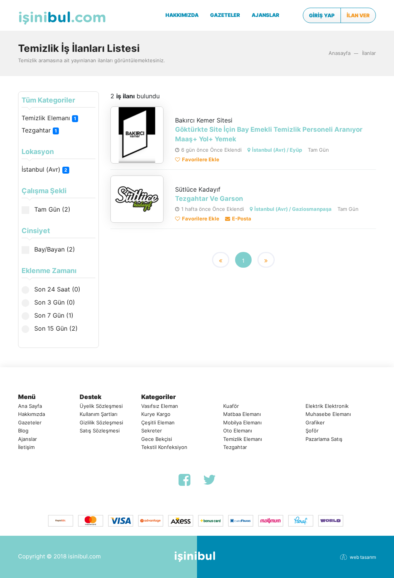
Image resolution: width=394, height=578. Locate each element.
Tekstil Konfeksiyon (164, 447)
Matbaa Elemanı (242, 414)
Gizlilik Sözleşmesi (101, 422)
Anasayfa (340, 53)
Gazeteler (30, 422)
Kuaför (231, 406)
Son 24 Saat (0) (56, 289)
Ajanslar (27, 439)
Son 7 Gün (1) (52, 315)
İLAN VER (358, 15)
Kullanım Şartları (98, 414)
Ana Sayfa (30, 406)
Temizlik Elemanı (49, 118)
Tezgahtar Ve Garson (209, 198)
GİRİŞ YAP (322, 15)
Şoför (312, 430)
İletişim (26, 447)
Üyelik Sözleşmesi (101, 406)
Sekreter (151, 430)
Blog (23, 430)
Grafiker (315, 422)
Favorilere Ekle (200, 159)
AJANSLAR (265, 15)
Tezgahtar (39, 130)
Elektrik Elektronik (327, 406)
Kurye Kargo (155, 414)
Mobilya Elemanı (242, 422)
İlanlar (369, 53)
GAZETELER (225, 15)
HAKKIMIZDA (182, 15)
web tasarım (363, 557)
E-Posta (241, 218)
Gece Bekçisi (156, 439)
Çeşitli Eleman (158, 422)
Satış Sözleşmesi (100, 430)
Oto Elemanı (237, 430)
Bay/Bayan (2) (53, 249)
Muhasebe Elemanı (328, 414)
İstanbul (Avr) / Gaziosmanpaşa (293, 209)
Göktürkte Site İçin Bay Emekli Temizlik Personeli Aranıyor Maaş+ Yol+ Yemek (268, 134)
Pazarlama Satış (324, 439)
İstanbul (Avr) (44, 169)
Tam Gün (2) (51, 209)
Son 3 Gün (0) (53, 302)
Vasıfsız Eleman (159, 406)
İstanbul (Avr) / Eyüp (277, 150)
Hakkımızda (31, 414)
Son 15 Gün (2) (55, 328)
